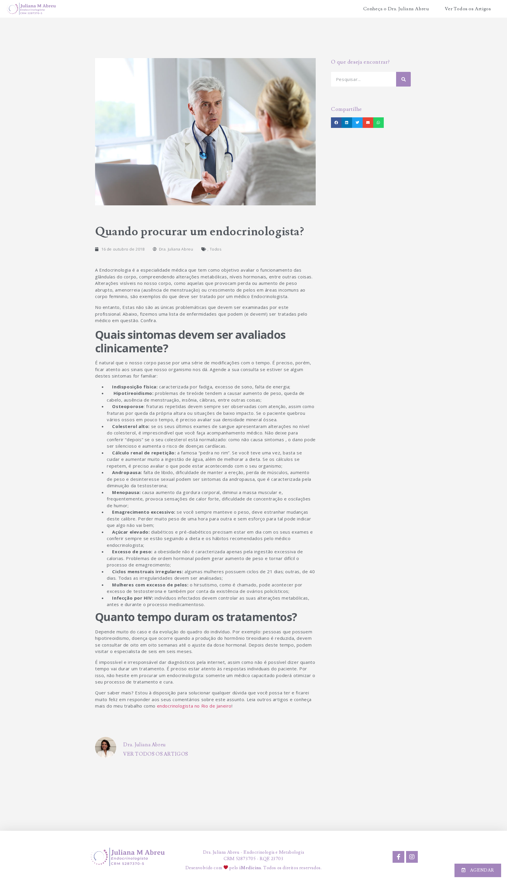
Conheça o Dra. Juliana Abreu (396, 9)
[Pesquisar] (403, 79)
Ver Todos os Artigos (468, 9)
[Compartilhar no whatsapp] (378, 122)
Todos (216, 249)
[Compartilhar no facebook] (336, 122)
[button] (477, 870)
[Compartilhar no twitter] (357, 122)
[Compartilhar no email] (368, 122)
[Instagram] (412, 857)
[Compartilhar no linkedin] (347, 122)
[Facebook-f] (398, 857)
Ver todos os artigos (155, 754)
